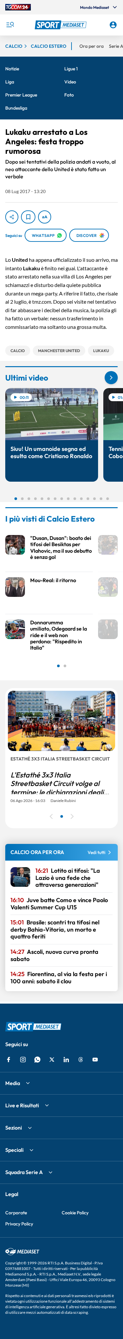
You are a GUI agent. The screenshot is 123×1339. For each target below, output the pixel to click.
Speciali (14, 1150)
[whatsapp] (37, 1059)
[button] (62, 25)
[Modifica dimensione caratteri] (44, 216)
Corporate (16, 1213)
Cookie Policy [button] (75, 1213)
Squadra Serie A (24, 1172)
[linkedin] (66, 1059)
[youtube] (95, 1059)
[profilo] (113, 24)
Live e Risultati (22, 1105)
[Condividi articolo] (11, 216)
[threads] (80, 1059)
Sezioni (13, 1127)
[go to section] (111, 377)
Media (12, 1083)
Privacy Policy (19, 1224)
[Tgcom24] (18, 7)
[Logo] (62, 25)
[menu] (9, 24)
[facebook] (8, 1059)
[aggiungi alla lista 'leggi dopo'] (28, 216)
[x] (52, 1059)
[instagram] (23, 1059)
